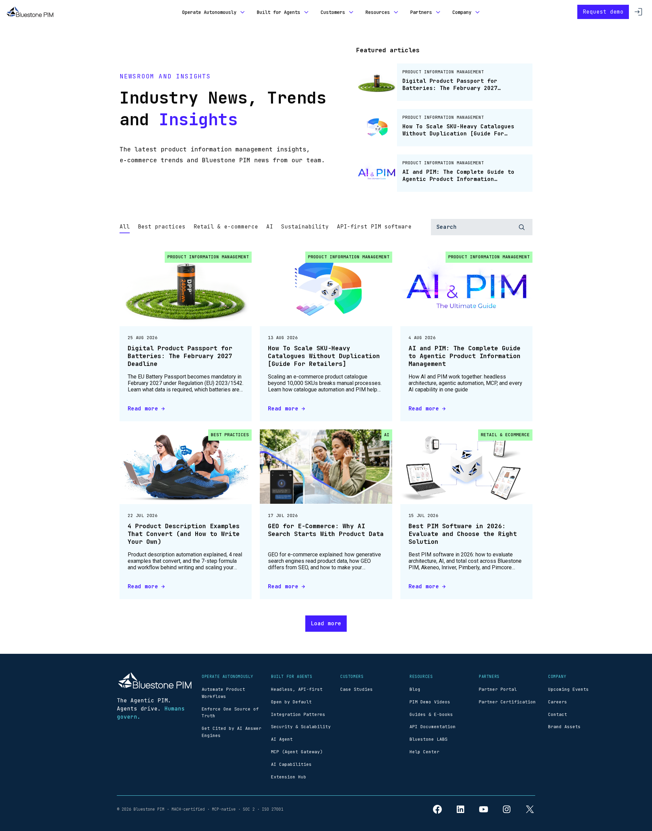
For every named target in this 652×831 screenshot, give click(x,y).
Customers (333, 12)
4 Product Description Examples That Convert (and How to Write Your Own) (184, 534)
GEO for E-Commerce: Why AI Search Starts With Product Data (326, 530)
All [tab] (125, 226)
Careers (557, 702)
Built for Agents (278, 12)
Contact (557, 714)
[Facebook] (437, 809)
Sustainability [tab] (305, 226)
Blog (415, 689)
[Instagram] (506, 809)
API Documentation (433, 727)
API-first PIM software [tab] (374, 226)
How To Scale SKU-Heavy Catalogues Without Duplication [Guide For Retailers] (324, 356)
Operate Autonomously (209, 12)
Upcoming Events (568, 689)
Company (461, 12)
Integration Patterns (298, 714)
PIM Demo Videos (430, 702)
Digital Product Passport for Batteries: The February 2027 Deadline (180, 356)
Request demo (603, 11)
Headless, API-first (297, 689)
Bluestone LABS (429, 739)
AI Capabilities (291, 764)
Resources (377, 12)
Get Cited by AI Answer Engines (231, 731)
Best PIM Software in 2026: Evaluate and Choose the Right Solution (463, 534)
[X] (529, 809)
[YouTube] (483, 809)
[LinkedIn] (460, 809)
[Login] (638, 11)
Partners (421, 12)
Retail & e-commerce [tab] (226, 226)
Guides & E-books (431, 714)
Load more (326, 623)
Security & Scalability (301, 727)
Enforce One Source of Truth (230, 712)
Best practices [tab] (161, 226)
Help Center (424, 752)
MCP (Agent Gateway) (297, 752)
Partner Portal (498, 689)
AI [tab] (269, 226)
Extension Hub (288, 777)
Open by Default (291, 702)
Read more (143, 408)
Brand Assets (564, 727)
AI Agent (282, 739)
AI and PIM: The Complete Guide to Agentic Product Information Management (465, 356)
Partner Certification (507, 702)
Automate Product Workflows (223, 692)
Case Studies (356, 689)
